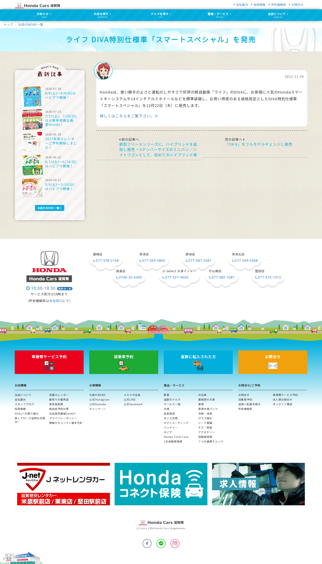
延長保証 (169, 413)
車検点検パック (208, 409)
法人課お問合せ (282, 399)
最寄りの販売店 (59, 399)
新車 (166, 395)
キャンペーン (97, 409)
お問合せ (298, 5)
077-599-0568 (246, 261)
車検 (201, 404)
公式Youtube (97, 404)
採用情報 (260, 5)
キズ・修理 (205, 427)
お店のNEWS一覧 (30, 24)
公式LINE (130, 399)
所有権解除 (278, 5)
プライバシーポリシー (63, 418)
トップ (8, 24)
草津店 (144, 254)
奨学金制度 (56, 404)
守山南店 (215, 271)
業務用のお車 (206, 399)
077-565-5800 (153, 261)
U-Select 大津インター (179, 271)
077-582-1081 (223, 277)
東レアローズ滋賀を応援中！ (30, 420)
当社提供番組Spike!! (62, 413)
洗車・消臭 (205, 413)
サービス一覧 (172, 404)
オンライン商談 (282, 404)
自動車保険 (205, 437)
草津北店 (238, 254)
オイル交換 (171, 418)
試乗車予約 (245, 399)
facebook (147, 543)
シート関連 (205, 423)
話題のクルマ (172, 399)
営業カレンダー (59, 395)
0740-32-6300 (130, 277)
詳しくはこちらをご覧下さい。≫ (129, 116)
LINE (161, 543)
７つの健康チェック (210, 441)
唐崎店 (97, 254)
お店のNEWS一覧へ (49, 208)
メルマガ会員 (132, 395)
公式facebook (133, 404)
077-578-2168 (107, 261)
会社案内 (242, 5)
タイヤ (168, 432)
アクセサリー (206, 432)
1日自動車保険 (173, 441)
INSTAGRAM (175, 543)
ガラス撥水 (205, 418)
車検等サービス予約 (285, 395)
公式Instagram (99, 399)
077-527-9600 (176, 277)
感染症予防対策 (59, 409)
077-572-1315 (269, 277)
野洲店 (190, 254)
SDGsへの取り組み (27, 413)
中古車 (202, 395)
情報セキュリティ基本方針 (66, 423)
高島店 (121, 271)
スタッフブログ (24, 404)
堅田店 (260, 271)
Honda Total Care (176, 437)
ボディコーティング (176, 423)
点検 (166, 409)
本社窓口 (56, 300)
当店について (23, 395)
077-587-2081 (199, 261)
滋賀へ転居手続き (249, 404)
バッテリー (171, 427)
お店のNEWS (97, 395)
